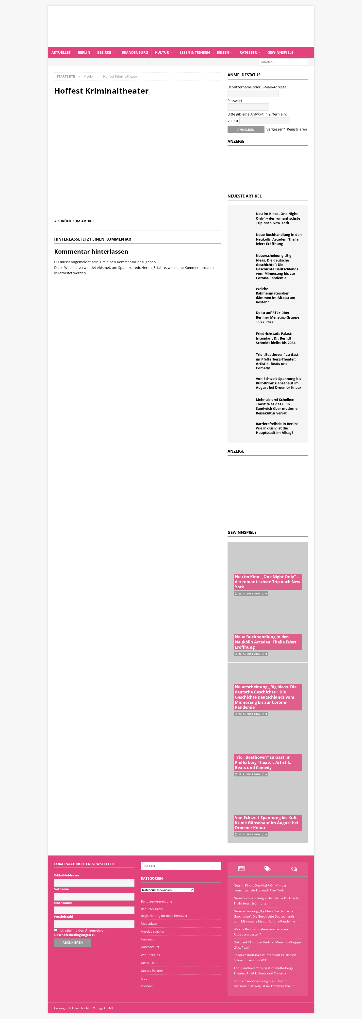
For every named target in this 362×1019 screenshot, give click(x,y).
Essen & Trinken (195, 52)
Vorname (61, 889)
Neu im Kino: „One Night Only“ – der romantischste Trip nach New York (278, 218)
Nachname (63, 903)
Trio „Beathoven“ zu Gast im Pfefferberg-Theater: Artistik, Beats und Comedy (277, 361)
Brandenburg (135, 52)
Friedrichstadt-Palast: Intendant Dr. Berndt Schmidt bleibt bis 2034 (276, 338)
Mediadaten (150, 923)
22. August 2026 (249, 774)
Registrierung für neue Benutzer (164, 915)
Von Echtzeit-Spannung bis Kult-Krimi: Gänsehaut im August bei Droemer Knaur (278, 383)
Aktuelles (61, 52)
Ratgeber (248, 52)
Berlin (84, 52)
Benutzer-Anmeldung (156, 901)
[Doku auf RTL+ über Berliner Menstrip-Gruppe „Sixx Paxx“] (243, 318)
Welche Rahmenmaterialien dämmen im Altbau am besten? (275, 295)
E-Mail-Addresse (66, 875)
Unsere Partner (152, 970)
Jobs (144, 978)
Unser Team (149, 962)
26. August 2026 (249, 593)
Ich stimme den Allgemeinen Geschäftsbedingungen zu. (80, 932)
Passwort (235, 100)
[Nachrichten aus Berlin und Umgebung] (181, 44)
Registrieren (297, 129)
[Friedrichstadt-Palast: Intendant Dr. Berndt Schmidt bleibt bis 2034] (243, 338)
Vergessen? (275, 129)
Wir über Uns (150, 955)
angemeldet (81, 262)
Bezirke (104, 52)
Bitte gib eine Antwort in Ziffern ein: (257, 114)
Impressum (149, 939)
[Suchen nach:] (283, 61)
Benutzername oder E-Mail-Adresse (257, 87)
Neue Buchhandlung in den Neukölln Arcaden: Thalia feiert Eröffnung (279, 239)
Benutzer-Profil (152, 909)
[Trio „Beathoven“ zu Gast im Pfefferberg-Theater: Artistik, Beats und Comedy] (243, 359)
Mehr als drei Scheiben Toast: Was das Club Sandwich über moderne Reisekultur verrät (276, 406)
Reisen (223, 52)
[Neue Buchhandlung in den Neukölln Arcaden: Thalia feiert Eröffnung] (243, 239)
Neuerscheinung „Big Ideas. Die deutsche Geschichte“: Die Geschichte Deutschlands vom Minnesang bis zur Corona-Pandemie (277, 266)
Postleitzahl (63, 916)
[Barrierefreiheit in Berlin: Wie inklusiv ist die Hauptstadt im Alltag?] (243, 429)
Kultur (162, 52)
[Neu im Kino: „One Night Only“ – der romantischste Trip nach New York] (243, 219)
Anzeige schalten (153, 931)
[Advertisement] (264, 491)
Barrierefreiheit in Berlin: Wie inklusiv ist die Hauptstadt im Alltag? (277, 428)
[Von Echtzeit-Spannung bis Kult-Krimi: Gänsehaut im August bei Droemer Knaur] (243, 384)
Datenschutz (150, 947)
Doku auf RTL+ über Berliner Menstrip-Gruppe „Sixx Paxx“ (277, 317)
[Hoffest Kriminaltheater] (137, 211)
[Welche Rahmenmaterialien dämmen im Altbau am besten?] (243, 294)
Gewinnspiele (280, 52)
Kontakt (147, 986)
